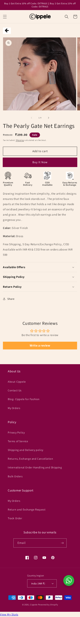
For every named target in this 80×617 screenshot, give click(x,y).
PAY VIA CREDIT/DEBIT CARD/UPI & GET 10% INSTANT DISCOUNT (40, 163)
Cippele (33, 604)
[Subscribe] (62, 543)
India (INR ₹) (38, 583)
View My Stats (9, 614)
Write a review (40, 345)
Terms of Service (18, 441)
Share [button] (11, 299)
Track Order (15, 518)
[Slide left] (31, 118)
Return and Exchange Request (26, 509)
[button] (5, 16)
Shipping (20, 140)
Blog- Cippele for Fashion (24, 399)
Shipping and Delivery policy (25, 450)
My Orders (14, 408)
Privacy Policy (16, 432)
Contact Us (15, 390)
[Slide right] (48, 118)
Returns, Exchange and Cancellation (30, 458)
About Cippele (17, 381)
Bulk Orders (15, 476)
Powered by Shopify (48, 604)
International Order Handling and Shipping (35, 467)
